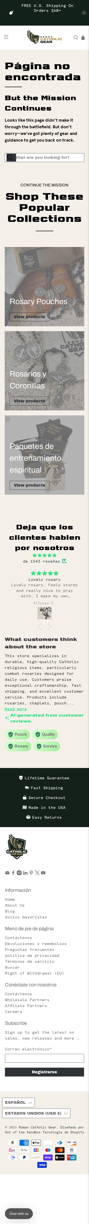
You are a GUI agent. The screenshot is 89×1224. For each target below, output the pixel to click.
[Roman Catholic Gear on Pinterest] (31, 873)
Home (10, 899)
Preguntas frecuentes (29, 949)
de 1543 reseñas (41, 561)
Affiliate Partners (26, 1005)
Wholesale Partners (27, 999)
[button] (40, 626)
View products (29, 317)
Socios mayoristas (26, 916)
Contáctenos (18, 937)
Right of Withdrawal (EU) (34, 973)
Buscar (12, 967)
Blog (10, 911)
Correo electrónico (28, 1048)
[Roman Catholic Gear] (44, 38)
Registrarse (44, 1072)
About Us (15, 905)
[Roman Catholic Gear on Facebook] (13, 873)
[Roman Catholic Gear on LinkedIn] (25, 873)
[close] (84, 12)
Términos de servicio (29, 961)
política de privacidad (32, 955)
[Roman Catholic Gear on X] (37, 873)
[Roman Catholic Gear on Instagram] (19, 873)
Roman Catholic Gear (37, 1127)
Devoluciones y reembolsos (36, 943)
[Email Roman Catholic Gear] (7, 873)
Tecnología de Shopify (63, 1132)
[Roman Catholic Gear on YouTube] (43, 873)
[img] (44, 555)
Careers (13, 1011)
